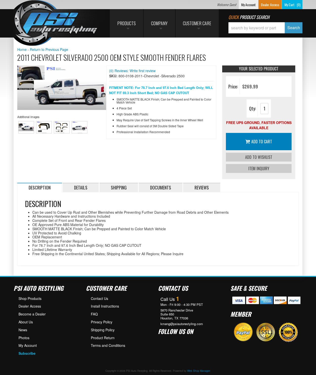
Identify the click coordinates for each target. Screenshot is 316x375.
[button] (265, 27)
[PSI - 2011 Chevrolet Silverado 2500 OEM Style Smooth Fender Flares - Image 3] (62, 127)
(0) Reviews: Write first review (132, 70)
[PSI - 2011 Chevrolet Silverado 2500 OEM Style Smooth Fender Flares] (61, 87)
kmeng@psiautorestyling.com (181, 324)
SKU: (113, 75)
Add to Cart (261, 142)
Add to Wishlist (258, 157)
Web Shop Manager (198, 371)
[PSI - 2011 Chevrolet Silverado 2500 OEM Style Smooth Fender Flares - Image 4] (79, 127)
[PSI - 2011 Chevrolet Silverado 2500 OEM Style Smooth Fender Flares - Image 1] (26, 127)
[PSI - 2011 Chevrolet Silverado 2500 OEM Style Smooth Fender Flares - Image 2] (44, 127)
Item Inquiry (258, 168)
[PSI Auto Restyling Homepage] (56, 23)
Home (22, 49)
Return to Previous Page (49, 49)
